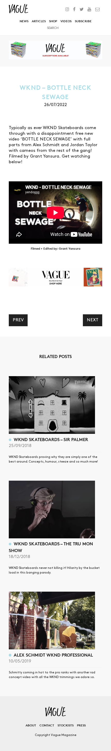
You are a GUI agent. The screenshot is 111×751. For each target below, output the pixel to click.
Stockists (66, 725)
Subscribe (83, 21)
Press (81, 725)
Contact (46, 725)
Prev (18, 320)
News (24, 21)
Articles (39, 21)
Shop (53, 21)
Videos (66, 21)
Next (92, 320)
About (31, 725)
